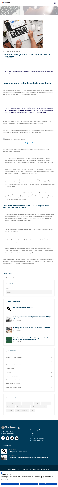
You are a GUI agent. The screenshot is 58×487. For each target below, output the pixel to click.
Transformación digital (21, 410)
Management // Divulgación (13, 380)
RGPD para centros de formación (23, 307)
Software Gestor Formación (13, 387)
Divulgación (10, 406)
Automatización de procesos (14, 357)
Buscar (7, 288)
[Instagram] (7, 438)
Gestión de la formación (23, 406)
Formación (9, 372)
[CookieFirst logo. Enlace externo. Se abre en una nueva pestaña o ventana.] (1, 473)
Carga (36, 403)
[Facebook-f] (3, 438)
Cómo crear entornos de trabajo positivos (19, 143)
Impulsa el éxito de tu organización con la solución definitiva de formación (31, 328)
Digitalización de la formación (14, 365)
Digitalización (46, 403)
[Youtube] (17, 438)
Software (9, 410)
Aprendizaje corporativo (13, 403)
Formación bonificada (12, 376)
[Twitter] (12, 438)
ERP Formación (10, 368)
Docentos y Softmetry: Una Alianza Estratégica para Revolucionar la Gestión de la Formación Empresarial (32, 338)
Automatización (27, 403)
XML (33, 410)
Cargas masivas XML (12, 361)
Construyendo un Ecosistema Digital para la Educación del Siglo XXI (32, 317)
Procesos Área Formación (39, 406)
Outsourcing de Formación (13, 383)
